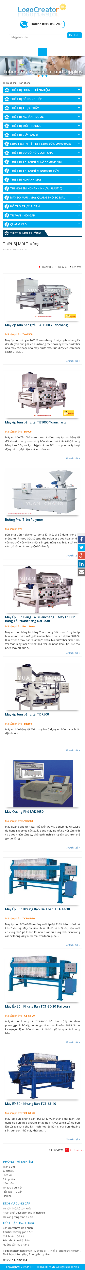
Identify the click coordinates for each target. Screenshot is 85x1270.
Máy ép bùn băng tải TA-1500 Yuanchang (36, 325)
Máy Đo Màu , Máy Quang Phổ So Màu (37, 197)
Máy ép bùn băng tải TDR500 (27, 714)
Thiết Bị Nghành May (25, 179)
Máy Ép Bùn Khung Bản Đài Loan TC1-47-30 (37, 909)
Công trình (9, 1183)
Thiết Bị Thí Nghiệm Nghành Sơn (34, 170)
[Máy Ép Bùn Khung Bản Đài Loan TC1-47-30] (42, 881)
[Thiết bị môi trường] (42, 67)
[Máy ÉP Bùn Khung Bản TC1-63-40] (42, 1076)
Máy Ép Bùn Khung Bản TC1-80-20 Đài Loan (37, 1006)
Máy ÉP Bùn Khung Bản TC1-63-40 (30, 1103)
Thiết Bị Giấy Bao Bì (24, 135)
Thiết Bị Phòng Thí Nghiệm (30, 90)
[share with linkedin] (81, 564)
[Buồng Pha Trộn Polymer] (42, 491)
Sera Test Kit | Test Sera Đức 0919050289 (40, 143)
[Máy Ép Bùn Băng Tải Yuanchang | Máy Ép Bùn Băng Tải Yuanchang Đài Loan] (42, 589)
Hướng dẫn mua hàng (16, 1244)
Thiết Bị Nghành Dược (27, 117)
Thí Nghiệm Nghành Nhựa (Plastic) (36, 188)
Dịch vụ (7, 1175)
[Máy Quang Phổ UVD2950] (42, 783)
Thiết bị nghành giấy (15, 1254)
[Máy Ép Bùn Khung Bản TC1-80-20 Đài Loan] (42, 978)
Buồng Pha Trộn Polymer (24, 519)
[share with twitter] (81, 547)
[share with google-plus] (81, 555)
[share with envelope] (81, 572)
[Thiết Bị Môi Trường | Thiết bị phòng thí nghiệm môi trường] (42, 9)
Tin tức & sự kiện (13, 1187)
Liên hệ (7, 1196)
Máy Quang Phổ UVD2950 (24, 811)
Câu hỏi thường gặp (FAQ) (18, 1232)
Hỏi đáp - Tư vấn (12, 1191)
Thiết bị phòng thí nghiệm (65, 1250)
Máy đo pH (41, 1250)
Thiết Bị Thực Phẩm (24, 108)
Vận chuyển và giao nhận (18, 1228)
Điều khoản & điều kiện (16, 1240)
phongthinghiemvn (21, 1250)
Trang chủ (9, 1166)
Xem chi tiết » (73, 360)
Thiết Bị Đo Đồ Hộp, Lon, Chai (31, 153)
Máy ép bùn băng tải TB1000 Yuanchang (35, 422)
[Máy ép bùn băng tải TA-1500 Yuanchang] (42, 297)
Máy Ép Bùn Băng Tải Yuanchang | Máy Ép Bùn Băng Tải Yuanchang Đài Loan (40, 619)
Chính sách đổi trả (13, 1236)
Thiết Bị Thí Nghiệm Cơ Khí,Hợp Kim (36, 161)
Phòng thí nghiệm (39, 1254)
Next (76, 1150)
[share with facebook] (81, 539)
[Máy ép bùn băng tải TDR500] (42, 686)
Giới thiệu (8, 1171)
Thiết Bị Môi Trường (25, 126)
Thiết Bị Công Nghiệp (26, 99)
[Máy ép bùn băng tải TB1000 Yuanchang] (42, 394)
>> (82, 1150)
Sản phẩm (9, 1179)
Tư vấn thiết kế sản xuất (17, 1208)
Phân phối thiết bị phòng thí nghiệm (24, 1212)
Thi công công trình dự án (18, 1217)
